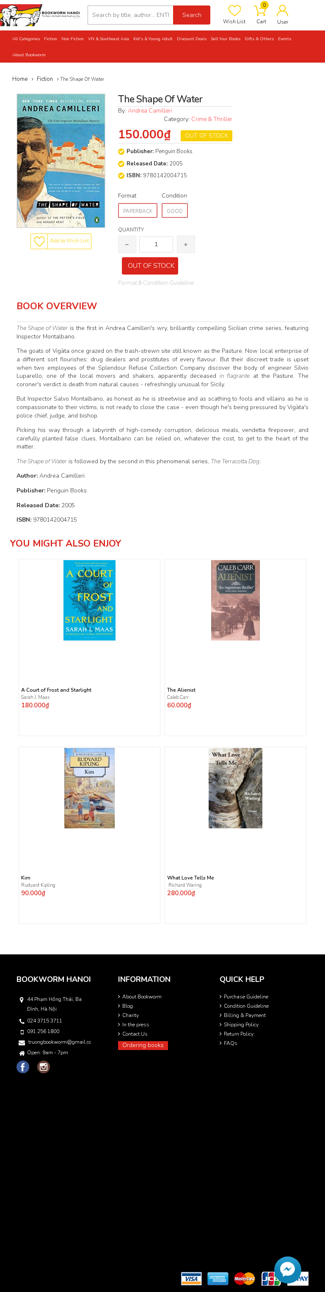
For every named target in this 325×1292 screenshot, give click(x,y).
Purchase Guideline (246, 996)
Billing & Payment (245, 1015)
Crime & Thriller (211, 119)
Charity (130, 1015)
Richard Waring (184, 885)
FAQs (230, 1043)
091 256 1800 (43, 1031)
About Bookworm (142, 996)
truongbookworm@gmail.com (59, 1042)
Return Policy (238, 1034)
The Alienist (181, 690)
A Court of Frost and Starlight (56, 690)
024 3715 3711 (44, 1020)
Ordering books (143, 1045)
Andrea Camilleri (150, 111)
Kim (25, 878)
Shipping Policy (241, 1024)
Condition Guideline (246, 1006)
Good (175, 211)
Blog (127, 1006)
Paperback (137, 211)
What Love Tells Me (190, 878)
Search (191, 15)
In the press (135, 1024)
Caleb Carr (178, 697)
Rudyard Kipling (39, 885)
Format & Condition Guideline (156, 283)
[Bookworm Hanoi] (40, 15)
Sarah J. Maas (35, 697)
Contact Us (135, 1034)
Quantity (131, 229)
